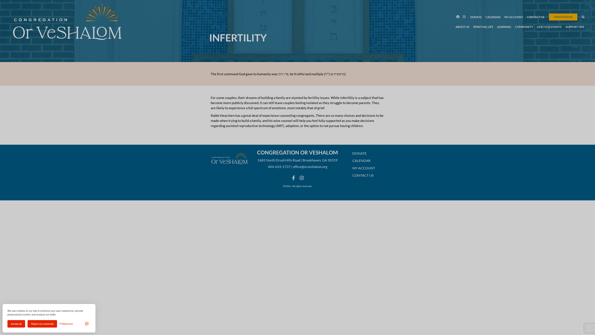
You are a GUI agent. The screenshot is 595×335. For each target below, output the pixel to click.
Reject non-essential (42, 324)
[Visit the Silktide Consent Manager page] (86, 324)
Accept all (16, 324)
